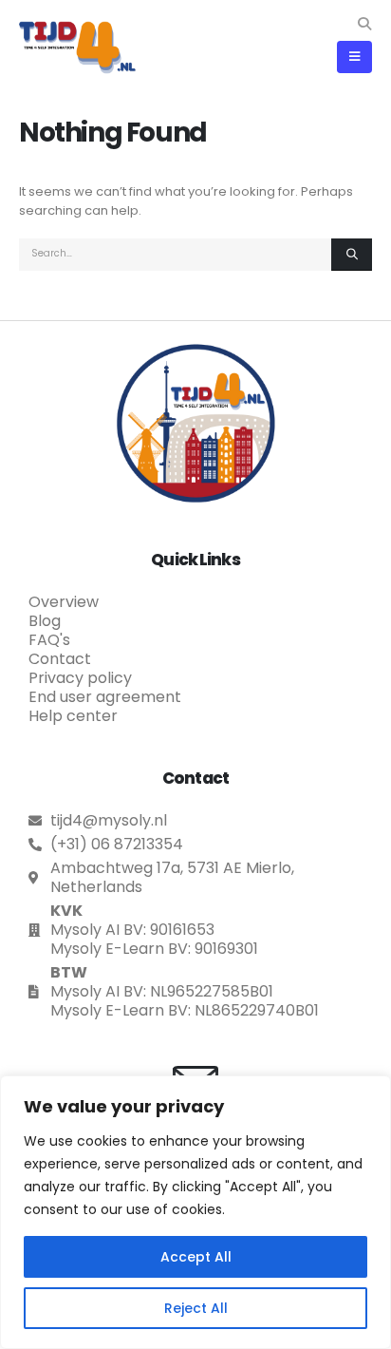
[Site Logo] (77, 47)
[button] (364, 23)
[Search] (351, 254)
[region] (195, 1212)
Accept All (196, 1256)
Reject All (196, 1308)
